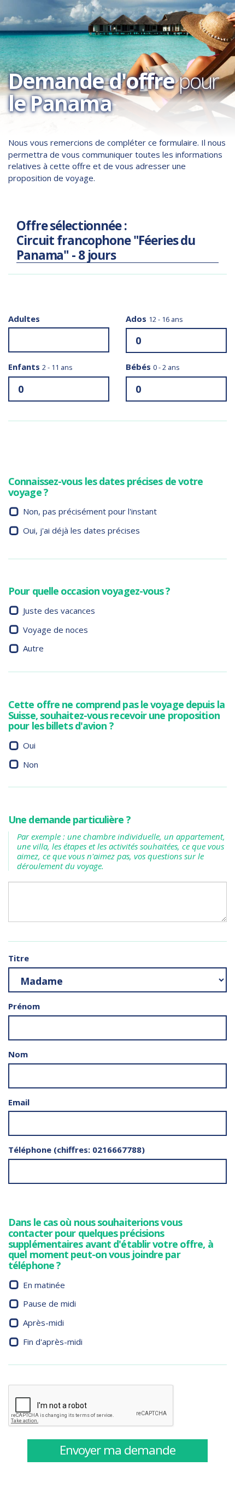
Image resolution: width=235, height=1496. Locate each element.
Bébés (153, 366)
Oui (29, 745)
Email (19, 1102)
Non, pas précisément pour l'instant (90, 511)
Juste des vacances (59, 610)
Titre (18, 958)
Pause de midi (49, 1303)
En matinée (44, 1284)
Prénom (24, 1006)
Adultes (24, 318)
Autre (33, 648)
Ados (154, 318)
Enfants (40, 366)
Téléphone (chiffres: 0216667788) (76, 1149)
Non (30, 764)
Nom (18, 1054)
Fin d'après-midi (53, 1341)
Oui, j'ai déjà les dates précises (81, 530)
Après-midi (43, 1322)
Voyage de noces (55, 629)
